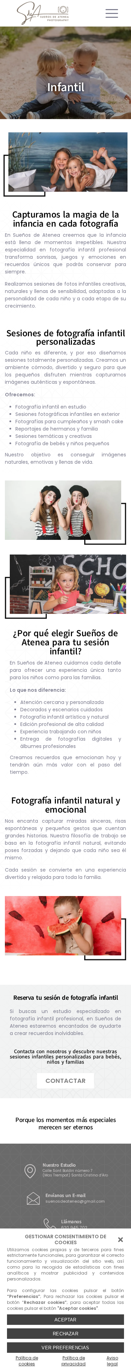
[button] (120, 1239)
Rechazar (65, 1333)
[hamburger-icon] (109, 13)
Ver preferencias (65, 1347)
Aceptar (65, 1319)
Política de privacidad (73, 1361)
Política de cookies (27, 1361)
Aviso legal (112, 1361)
